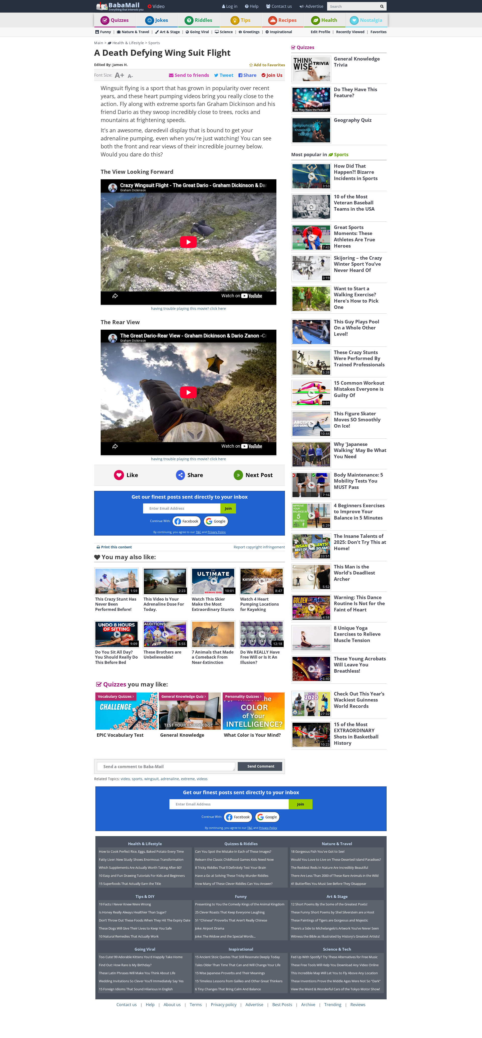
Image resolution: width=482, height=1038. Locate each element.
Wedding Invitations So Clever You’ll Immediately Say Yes (141, 981)
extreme (188, 778)
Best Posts (282, 1004)
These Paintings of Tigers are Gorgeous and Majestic (329, 920)
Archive (308, 1004)
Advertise (314, 6)
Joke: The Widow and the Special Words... (225, 936)
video (125, 778)
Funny (105, 31)
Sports (154, 42)
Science (226, 31)
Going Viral (199, 31)
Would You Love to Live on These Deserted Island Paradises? (336, 859)
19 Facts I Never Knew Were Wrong (125, 904)
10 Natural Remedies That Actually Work (129, 936)
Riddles (203, 20)
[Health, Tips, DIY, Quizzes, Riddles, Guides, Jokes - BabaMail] (119, 6)
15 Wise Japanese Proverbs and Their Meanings (230, 973)
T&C (198, 532)
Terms (196, 1004)
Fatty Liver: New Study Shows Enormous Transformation (141, 859)
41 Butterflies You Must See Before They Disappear (328, 883)
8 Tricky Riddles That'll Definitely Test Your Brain (230, 867)
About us (172, 1004)
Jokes (161, 20)
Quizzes (120, 20)
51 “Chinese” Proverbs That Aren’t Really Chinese (231, 920)
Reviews (358, 1004)
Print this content (116, 547)
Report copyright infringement (259, 547)
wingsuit (151, 778)
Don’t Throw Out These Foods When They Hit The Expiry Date (144, 920)
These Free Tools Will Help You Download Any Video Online (335, 965)
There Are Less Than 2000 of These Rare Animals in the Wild (335, 875)
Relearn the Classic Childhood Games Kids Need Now (234, 859)
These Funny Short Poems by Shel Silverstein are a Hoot (332, 912)
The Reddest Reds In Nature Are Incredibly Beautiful (329, 867)
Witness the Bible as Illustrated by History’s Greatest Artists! (335, 936)
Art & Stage (170, 31)
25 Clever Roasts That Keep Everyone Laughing (230, 912)
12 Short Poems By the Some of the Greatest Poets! (329, 904)
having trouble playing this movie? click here (188, 308)
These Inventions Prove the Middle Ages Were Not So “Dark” (336, 981)
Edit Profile (320, 31)
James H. (120, 64)
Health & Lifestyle (127, 42)
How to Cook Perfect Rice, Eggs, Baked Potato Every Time (141, 851)
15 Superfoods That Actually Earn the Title (130, 883)
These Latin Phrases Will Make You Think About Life (137, 973)
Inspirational (281, 31)
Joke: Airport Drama (209, 928)
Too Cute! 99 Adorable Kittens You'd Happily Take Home (141, 957)
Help (254, 6)
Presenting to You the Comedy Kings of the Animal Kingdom (239, 904)
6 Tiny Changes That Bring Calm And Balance (228, 989)
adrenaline (170, 778)
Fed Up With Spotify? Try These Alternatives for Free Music (334, 957)
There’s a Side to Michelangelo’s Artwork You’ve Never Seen (335, 928)
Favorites (379, 31)
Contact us (282, 6)
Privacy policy (223, 1004)
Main (98, 42)
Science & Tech (337, 949)
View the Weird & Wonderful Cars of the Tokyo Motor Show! (335, 989)
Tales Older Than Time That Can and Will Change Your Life (237, 965)
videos (202, 778)
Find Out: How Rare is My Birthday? (125, 965)
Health (329, 20)
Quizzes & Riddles (241, 843)
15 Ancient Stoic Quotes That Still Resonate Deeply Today (237, 957)
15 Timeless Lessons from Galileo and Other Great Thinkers (238, 981)
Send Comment (261, 766)
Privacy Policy (217, 532)
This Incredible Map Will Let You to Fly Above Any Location (334, 973)
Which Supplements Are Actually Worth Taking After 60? (140, 867)
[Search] (382, 6)
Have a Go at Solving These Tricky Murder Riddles (231, 875)
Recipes (287, 20)
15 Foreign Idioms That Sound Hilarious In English (136, 989)
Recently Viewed (350, 31)
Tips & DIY (145, 896)
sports (137, 778)
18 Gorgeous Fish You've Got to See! (317, 851)
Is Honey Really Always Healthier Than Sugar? (132, 912)
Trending (332, 1004)
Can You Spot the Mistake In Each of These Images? (233, 851)
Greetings (251, 31)
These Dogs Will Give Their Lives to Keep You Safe (135, 928)
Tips (245, 20)
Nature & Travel (135, 31)
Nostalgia (371, 20)
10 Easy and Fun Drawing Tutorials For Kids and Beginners (142, 875)
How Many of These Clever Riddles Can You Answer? (234, 883)
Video (159, 6)
